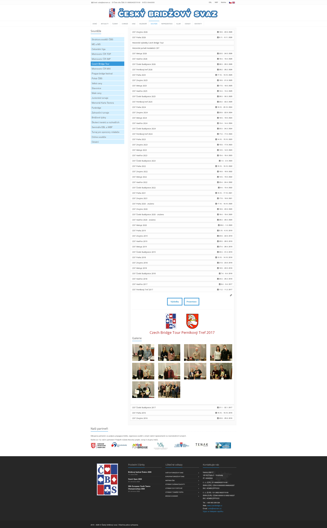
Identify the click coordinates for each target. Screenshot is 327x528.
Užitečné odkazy (173, 464)
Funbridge (96, 107)
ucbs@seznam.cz (104, 2)
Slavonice (96, 88)
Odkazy (188, 24)
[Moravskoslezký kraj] (122, 444)
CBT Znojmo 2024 (140, 112)
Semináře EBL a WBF (102, 127)
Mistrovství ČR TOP (101, 53)
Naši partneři (99, 428)
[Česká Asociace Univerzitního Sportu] (184, 444)
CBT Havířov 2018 (139, 279)
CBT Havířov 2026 (139, 59)
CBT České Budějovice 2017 (144, 407)
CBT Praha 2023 (139, 139)
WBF (216, 2)
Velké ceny (97, 83)
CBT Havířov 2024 (139, 123)
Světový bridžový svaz (174, 473)
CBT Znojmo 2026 (140, 32)
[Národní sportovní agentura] (101, 445)
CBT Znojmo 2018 (140, 263)
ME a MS (96, 44)
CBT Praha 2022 (139, 166)
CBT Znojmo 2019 (140, 236)
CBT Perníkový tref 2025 (142, 102)
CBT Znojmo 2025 (140, 80)
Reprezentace (166, 24)
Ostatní (95, 141)
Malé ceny (97, 93)
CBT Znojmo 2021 (140, 198)
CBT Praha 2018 (139, 257)
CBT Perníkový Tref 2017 (142, 289)
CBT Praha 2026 (139, 37)
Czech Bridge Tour (100, 63)
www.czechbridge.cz (214, 505)
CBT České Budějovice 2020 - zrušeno (148, 214)
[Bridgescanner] (226, 445)
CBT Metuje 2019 (139, 246)
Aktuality (104, 24)
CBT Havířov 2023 (139, 155)
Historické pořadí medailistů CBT (145, 48)
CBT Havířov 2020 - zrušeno (144, 220)
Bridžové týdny (99, 117)
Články (115, 24)
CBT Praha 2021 (139, 193)
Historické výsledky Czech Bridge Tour (148, 43)
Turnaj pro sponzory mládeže (105, 132)
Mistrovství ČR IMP (101, 58)
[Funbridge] (142, 446)
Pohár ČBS (97, 78)
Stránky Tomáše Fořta (174, 492)
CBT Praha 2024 (139, 107)
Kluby (178, 24)
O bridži (125, 24)
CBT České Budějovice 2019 (144, 252)
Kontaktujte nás (211, 464)
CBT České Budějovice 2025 (144, 96)
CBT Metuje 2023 (139, 150)
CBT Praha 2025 (139, 75)
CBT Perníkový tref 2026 (142, 69)
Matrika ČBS (170, 480)
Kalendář (143, 24)
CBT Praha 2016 (139, 413)
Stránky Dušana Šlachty (175, 484)
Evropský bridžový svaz (174, 476)
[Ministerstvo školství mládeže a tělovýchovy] (163, 446)
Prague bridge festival (102, 73)
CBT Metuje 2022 (139, 177)
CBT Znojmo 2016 (140, 418)
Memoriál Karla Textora (103, 102)
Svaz (133, 24)
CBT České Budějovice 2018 (144, 273)
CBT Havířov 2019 (139, 241)
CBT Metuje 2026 (139, 53)
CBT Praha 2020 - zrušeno (143, 203)
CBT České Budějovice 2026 (144, 64)
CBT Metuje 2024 (139, 118)
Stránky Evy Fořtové (173, 488)
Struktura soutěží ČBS (102, 39)
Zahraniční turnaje (100, 112)
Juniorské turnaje (100, 97)
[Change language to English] (233, 2)
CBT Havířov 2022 (139, 182)
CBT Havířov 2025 (139, 91)
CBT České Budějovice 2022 (144, 187)
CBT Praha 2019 (139, 230)
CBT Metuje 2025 (139, 85)
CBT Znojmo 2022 (140, 171)
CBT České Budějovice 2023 (144, 161)
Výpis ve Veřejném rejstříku (213, 511)
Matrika (223, 2)
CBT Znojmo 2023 (140, 144)
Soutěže (154, 24)
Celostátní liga (98, 49)
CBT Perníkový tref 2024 (142, 134)
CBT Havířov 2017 (139, 284)
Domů (95, 24)
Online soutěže (99, 136)
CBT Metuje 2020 (139, 225)
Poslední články (136, 464)
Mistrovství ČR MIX (101, 68)
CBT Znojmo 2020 (140, 209)
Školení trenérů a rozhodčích (105, 122)
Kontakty (198, 24)
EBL (210, 2)
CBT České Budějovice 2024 (144, 128)
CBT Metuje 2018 (139, 268)
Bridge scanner (171, 496)
